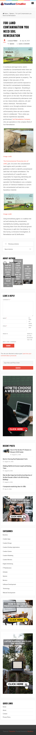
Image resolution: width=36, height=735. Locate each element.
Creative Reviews (7, 559)
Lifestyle (5, 572)
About (4, 710)
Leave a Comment (24, 44)
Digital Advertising (8, 564)
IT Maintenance (7, 568)
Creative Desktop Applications (11, 547)
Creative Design (7, 543)
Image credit (7, 156)
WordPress (30, 731)
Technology (6, 588)
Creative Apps (6, 539)
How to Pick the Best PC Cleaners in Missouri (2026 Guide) (20, 451)
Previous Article (13, 244)
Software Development (9, 584)
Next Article (9, 249)
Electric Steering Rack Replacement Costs (15, 459)
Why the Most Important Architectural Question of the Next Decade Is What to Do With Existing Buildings (17, 477)
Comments (6, 299)
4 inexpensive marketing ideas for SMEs (14, 486)
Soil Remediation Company (21, 119)
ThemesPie (12, 731)
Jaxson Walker (13, 41)
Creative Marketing (8, 555)
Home (6, 13)
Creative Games (7, 551)
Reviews (5, 580)
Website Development (9, 593)
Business (5, 535)
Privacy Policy (6, 717)
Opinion (12, 13)
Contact (5, 714)
